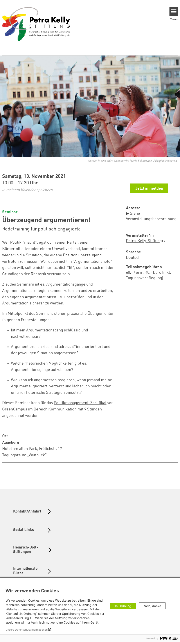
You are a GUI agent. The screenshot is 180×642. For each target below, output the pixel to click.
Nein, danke (152, 606)
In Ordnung (123, 606)
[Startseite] (36, 23)
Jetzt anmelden (149, 189)
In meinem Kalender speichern (27, 190)
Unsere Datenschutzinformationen (26, 629)
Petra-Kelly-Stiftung (144, 241)
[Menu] (173, 11)
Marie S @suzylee (141, 160)
